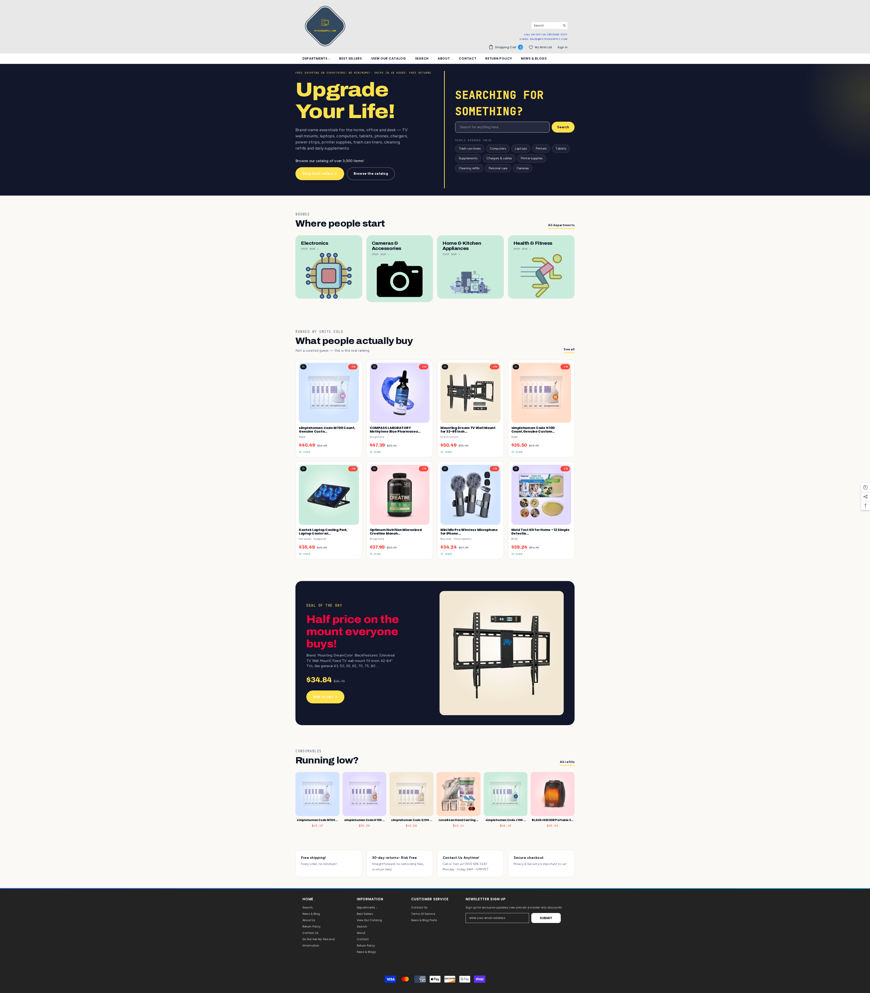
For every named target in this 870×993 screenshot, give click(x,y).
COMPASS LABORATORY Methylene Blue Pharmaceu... (395, 429)
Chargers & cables (499, 158)
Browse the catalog (371, 174)
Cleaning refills (469, 168)
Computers (498, 148)
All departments (561, 225)
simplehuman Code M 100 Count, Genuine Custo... (327, 429)
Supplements (468, 158)
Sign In (563, 47)
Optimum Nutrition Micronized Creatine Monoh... (396, 531)
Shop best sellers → (319, 174)
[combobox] (546, 25)
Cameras (523, 168)
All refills (567, 762)
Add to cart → (325, 697)
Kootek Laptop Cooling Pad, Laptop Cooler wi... (323, 531)
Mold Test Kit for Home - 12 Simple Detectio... (540, 531)
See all (569, 349)
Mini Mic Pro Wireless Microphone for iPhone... (469, 531)
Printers (541, 148)
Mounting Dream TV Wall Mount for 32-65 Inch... (467, 429)
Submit (546, 918)
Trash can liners (470, 148)
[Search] (549, 25)
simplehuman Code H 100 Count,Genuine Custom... (533, 429)
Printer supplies (531, 158)
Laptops (521, 148)
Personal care (498, 168)
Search (563, 127)
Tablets (561, 148)
